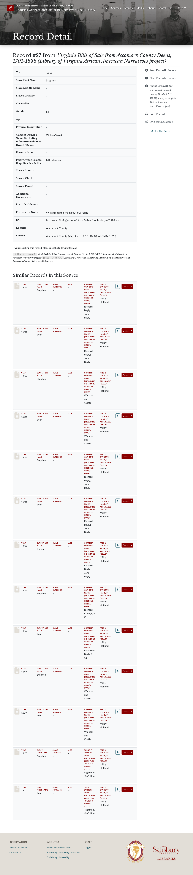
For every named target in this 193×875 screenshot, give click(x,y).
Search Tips (165, 7)
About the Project (18, 847)
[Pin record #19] (117, 545)
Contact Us (15, 852)
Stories (128, 7)
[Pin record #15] (117, 375)
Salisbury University (58, 857)
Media (140, 7)
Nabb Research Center (59, 847)
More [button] (180, 7)
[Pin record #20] (117, 589)
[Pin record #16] (117, 415)
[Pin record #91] (117, 789)
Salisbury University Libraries (63, 852)
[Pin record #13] (117, 286)
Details (126, 286)
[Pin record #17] (117, 456)
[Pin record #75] (117, 671)
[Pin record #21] (117, 630)
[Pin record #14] (117, 330)
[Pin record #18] (117, 501)
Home (104, 7)
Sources (116, 7)
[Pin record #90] (117, 752)
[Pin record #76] (117, 711)
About (151, 7)
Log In (88, 847)
